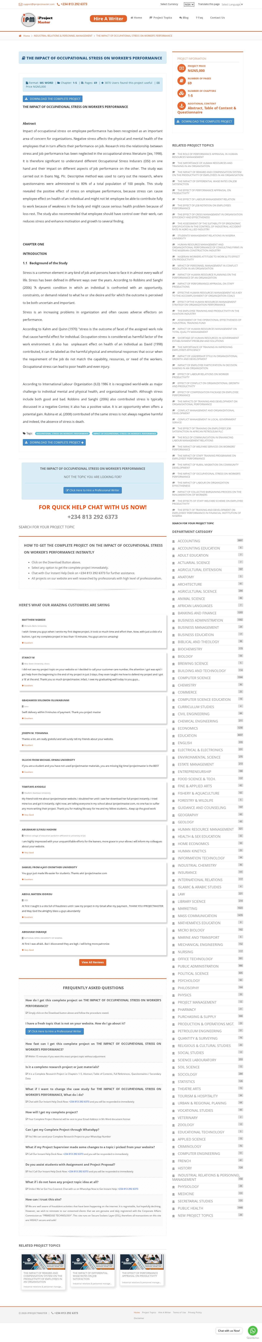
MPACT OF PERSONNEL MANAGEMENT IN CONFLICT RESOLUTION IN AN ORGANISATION (205, 267)
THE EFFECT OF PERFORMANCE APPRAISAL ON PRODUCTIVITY (201, 191)
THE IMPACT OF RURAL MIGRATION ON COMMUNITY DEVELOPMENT (205, 466)
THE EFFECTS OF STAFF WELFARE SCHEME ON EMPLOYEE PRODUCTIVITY (207, 502)
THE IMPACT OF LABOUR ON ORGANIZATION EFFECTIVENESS (200, 484)
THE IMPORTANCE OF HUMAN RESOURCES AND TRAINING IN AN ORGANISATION (202, 164)
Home (137, 17)
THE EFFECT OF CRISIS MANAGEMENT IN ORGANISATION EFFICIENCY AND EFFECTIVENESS (207, 216)
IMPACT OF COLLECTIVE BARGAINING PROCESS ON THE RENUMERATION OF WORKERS (206, 493)
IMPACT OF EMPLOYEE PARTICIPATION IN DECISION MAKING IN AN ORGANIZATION (204, 366)
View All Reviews (93, 962)
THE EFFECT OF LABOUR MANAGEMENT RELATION (206, 199)
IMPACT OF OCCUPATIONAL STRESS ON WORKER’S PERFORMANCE (124, 433)
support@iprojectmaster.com (38, 4)
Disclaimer (139, 1318)
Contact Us (217, 17)
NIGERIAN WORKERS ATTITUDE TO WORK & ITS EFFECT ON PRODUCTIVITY (206, 258)
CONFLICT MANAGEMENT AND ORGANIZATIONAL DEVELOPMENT (203, 412)
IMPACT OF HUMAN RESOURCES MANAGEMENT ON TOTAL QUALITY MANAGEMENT (204, 330)
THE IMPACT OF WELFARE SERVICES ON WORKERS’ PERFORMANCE (203, 448)
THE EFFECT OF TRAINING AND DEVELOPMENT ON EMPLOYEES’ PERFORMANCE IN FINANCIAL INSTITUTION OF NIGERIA (206, 513)
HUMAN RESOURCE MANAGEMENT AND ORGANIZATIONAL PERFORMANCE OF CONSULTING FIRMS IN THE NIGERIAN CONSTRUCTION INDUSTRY (207, 247)
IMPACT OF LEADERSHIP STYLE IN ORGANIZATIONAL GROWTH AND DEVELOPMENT (205, 357)
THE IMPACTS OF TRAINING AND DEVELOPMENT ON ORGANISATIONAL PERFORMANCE (204, 403)
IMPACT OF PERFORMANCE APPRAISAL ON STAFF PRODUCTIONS (203, 285)
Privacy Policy (195, 1312)
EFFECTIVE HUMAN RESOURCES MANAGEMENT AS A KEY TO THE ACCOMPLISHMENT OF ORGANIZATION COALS (207, 294)
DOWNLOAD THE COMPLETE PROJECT (54, 99)
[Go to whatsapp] (253, 1330)
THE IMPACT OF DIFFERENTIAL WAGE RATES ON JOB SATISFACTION (204, 182)
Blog (185, 17)
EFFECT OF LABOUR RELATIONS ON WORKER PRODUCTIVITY (200, 375)
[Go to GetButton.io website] (253, 1338)
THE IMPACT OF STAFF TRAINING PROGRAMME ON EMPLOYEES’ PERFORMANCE (204, 457)
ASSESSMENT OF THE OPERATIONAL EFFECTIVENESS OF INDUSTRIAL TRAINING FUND (206, 321)
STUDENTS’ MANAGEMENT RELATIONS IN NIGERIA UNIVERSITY (203, 237)
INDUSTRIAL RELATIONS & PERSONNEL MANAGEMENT (63, 35)
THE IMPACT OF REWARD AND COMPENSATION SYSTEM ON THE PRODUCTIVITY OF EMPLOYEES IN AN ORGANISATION (207, 173)
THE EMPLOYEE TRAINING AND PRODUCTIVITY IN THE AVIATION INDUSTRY (205, 312)
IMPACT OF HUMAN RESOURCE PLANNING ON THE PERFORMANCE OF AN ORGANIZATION (204, 276)
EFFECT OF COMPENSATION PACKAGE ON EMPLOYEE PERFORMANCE (205, 393)
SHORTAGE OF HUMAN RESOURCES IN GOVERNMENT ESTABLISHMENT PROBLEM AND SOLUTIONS (205, 339)
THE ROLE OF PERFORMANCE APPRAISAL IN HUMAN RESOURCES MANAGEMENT (205, 155)
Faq (200, 17)
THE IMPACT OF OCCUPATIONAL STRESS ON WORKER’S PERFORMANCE (134, 35)
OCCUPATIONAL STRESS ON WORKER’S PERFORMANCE (62, 433)
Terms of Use (179, 1312)
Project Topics (162, 17)
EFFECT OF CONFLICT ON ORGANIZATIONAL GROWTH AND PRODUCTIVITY (205, 384)
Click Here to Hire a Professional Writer (94, 490)
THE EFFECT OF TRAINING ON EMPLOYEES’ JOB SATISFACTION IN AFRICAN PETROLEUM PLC (201, 430)
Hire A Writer (164, 1312)
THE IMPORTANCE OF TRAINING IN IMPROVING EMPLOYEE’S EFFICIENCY (202, 348)
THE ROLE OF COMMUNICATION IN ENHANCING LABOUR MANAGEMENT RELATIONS (202, 439)
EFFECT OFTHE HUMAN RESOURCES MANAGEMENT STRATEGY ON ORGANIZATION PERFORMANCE (204, 303)
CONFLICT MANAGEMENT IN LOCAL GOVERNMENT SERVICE (204, 421)
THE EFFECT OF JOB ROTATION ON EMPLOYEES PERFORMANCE (201, 207)
